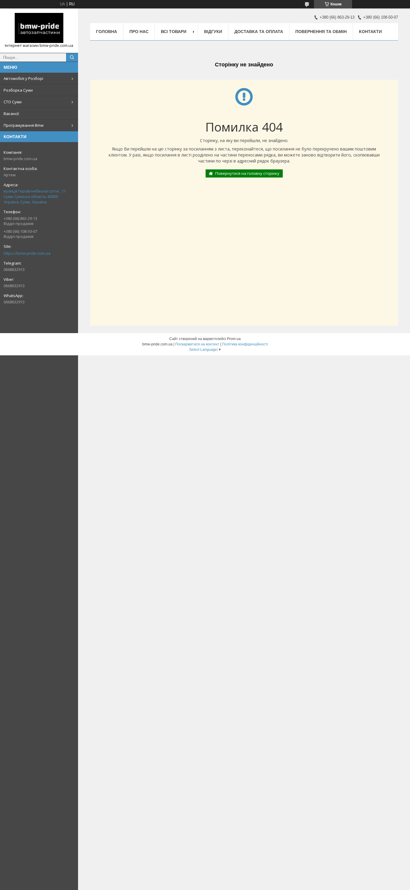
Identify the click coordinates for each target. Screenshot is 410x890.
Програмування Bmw (24, 125)
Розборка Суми (18, 90)
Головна (106, 31)
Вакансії (11, 113)
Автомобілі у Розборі (23, 78)
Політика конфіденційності (245, 344)
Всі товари (173, 31)
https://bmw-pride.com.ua (27, 253)
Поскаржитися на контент (197, 344)
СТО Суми (13, 102)
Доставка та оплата (258, 31)
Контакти (370, 31)
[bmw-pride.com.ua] (39, 28)
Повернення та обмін (321, 31)
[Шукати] (72, 57)
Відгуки (213, 31)
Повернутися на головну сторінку (247, 173)
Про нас (139, 31)
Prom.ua (234, 339)
